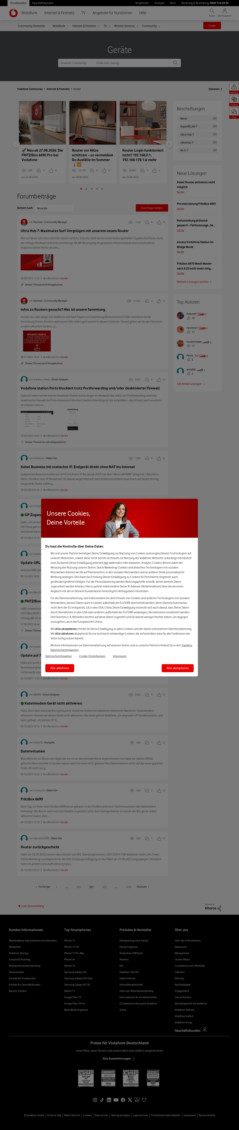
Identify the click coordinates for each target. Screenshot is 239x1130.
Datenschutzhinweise (58, 656)
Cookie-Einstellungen (92, 656)
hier (106, 562)
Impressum (119, 656)
